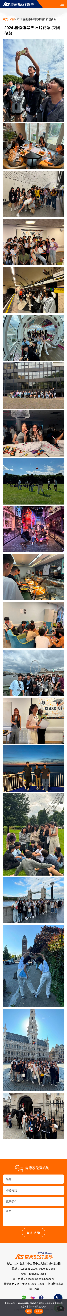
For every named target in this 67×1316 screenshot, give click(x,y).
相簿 (12, 19)
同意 (29, 1311)
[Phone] (58, 1298)
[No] (61, 1308)
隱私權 (39, 1311)
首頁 (5, 19)
